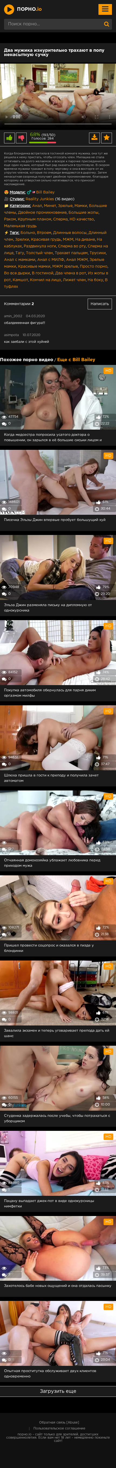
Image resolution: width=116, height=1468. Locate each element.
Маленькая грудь (20, 226)
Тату (19, 253)
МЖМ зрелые (65, 266)
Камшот (20, 280)
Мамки (80, 206)
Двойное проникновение (42, 212)
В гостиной (42, 273)
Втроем (44, 232)
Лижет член (74, 280)
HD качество (82, 219)
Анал (37, 206)
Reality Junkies (40, 199)
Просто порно (93, 266)
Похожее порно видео (26, 360)
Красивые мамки (34, 266)
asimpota (11, 335)
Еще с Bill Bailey (76, 360)
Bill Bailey (45, 192)
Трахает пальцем (71, 253)
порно (29, 9)
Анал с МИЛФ (50, 259)
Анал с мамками (19, 259)
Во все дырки (17, 273)
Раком (10, 219)
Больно (28, 232)
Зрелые (65, 206)
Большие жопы (83, 212)
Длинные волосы (70, 232)
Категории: (20, 206)
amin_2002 (13, 316)
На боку (95, 280)
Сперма (60, 219)
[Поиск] (106, 24)
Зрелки (22, 239)
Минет (50, 206)
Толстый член (39, 253)
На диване (85, 239)
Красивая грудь (46, 239)
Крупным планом (34, 219)
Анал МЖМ (77, 259)
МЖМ (68, 239)
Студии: (17, 199)
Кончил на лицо (45, 280)
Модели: (18, 192)
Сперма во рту (72, 246)
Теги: (14, 232)
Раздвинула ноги (40, 246)
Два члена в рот (70, 273)
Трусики (98, 253)
